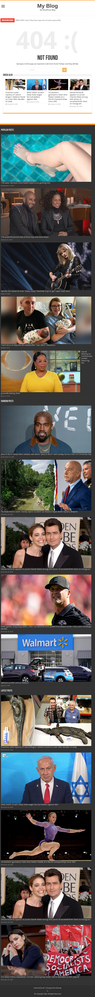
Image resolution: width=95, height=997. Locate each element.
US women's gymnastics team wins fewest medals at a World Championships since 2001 (45, 20)
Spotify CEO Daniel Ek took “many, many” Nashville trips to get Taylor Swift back (35, 291)
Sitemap (58, 988)
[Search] (64, 70)
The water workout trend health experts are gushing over (26, 183)
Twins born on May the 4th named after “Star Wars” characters (28, 345)
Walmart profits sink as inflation (15, 683)
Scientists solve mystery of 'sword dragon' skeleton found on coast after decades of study (15, 97)
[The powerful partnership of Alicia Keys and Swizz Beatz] (46, 212)
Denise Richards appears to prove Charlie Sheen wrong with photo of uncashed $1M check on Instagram (79, 98)
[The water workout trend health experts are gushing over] (46, 158)
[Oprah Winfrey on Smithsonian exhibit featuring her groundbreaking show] (40, 371)
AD (44, 988)
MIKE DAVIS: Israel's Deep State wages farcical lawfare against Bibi (35, 95)
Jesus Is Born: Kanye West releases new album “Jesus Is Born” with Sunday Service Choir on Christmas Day (46, 454)
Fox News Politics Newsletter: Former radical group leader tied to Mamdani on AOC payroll (40, 977)
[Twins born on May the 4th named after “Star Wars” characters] (46, 320)
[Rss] (47, 990)
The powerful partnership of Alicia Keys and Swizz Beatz (25, 237)
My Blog (47, 6)
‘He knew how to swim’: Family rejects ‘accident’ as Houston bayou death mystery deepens (39, 512)
